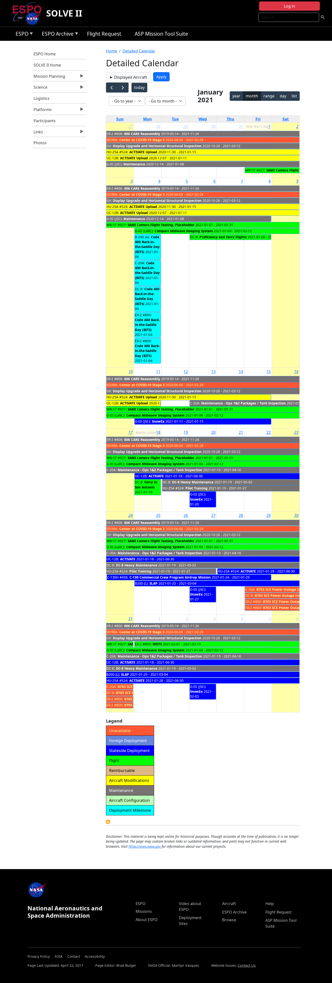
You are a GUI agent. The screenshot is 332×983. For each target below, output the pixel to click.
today (139, 87)
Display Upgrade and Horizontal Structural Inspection (157, 146)
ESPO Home (45, 54)
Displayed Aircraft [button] (130, 77)
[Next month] (123, 88)
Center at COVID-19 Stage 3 (142, 139)
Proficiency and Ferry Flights (223, 237)
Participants (45, 120)
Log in (289, 6)
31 (241, 126)
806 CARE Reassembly (142, 133)
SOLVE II (64, 13)
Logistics (42, 98)
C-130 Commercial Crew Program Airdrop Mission (170, 577)
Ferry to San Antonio (146, 484)
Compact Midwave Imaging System (184, 231)
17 (130, 432)
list (294, 96)
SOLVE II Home (47, 65)
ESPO (20, 34)
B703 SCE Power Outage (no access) (285, 589)
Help (269, 903)
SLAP (153, 583)
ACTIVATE (156, 476)
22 (268, 432)
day (283, 96)
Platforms (42, 111)
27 (130, 126)
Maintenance (134, 164)
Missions (144, 911)
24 (130, 515)
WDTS (157, 644)
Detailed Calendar (138, 51)
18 (158, 432)
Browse (229, 920)
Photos (40, 142)
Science (39, 88)
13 (213, 371)
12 (185, 371)
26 (185, 515)
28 (158, 126)
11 (158, 371)
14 (241, 371)
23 (296, 432)
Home (111, 51)
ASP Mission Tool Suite (161, 33)
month (252, 96)
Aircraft (229, 903)
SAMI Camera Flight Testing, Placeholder (161, 224)
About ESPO (147, 919)
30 (213, 126)
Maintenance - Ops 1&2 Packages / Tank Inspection (243, 403)
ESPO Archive (56, 34)
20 (213, 432)
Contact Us (247, 965)
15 (268, 371)
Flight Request (104, 33)
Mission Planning (48, 77)
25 (158, 515)
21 (241, 432)
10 (130, 371)
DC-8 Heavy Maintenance (192, 482)
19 (185, 432)
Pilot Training (196, 488)
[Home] (28, 13)
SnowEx (158, 421)
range (268, 96)
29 (185, 126)
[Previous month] (111, 88)
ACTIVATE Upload (143, 152)
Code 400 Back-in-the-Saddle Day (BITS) (147, 244)
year (236, 96)
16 (296, 371)
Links (37, 133)
